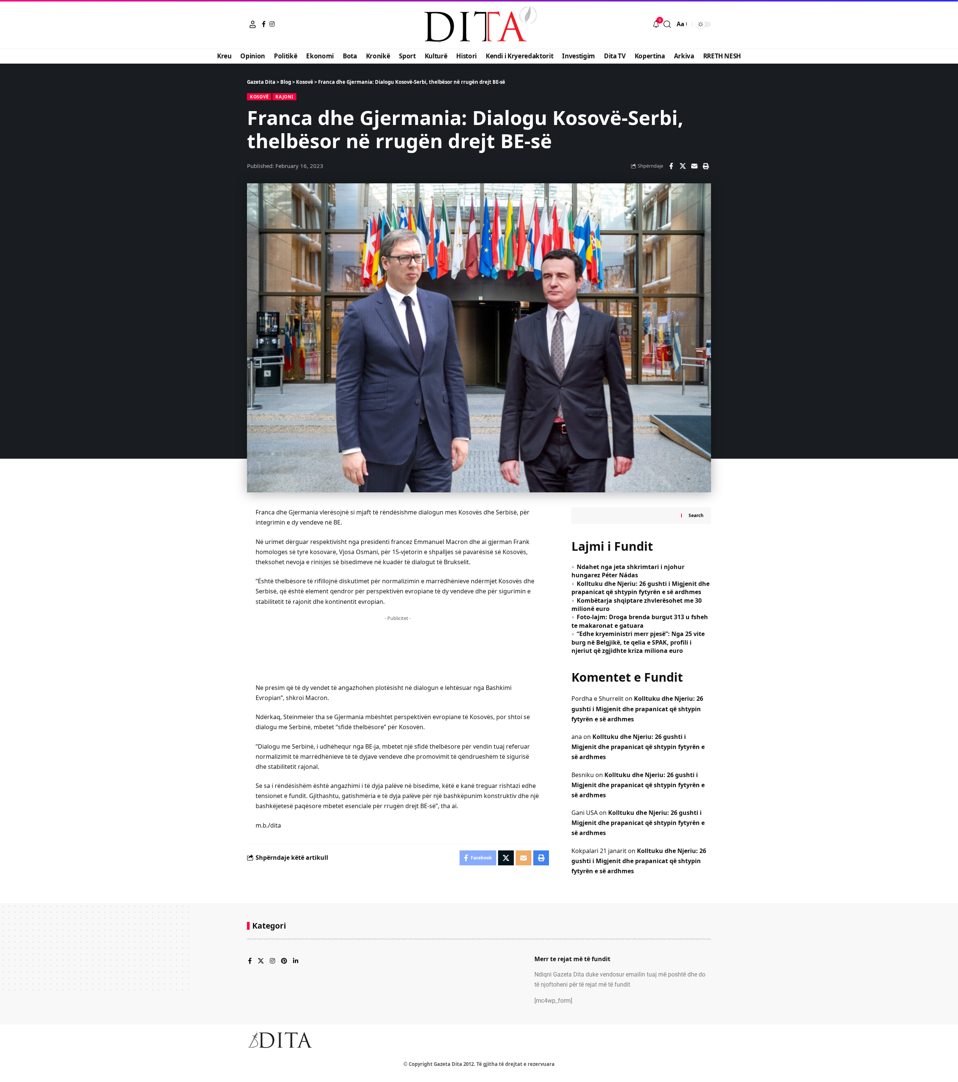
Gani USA (584, 813)
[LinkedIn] (295, 961)
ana (576, 737)
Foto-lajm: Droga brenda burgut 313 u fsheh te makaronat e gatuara (639, 621)
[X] (261, 961)
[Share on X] (682, 166)
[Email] (694, 166)
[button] (252, 24)
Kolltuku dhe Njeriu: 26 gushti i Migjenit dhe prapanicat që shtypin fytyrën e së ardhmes (640, 588)
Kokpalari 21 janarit (598, 851)
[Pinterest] (284, 961)
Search (696, 515)
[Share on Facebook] (671, 166)
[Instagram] (272, 24)
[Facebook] (264, 24)
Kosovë (259, 97)
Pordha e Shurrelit (597, 698)
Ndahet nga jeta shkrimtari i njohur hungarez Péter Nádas (627, 571)
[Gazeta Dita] (479, 24)
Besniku (582, 775)
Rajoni (284, 97)
